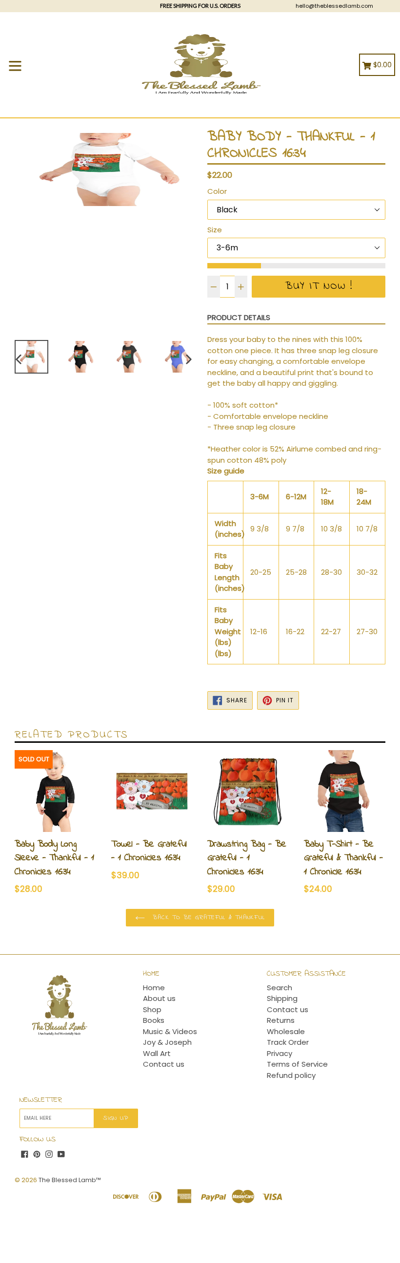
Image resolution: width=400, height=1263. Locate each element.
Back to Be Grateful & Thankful (207, 917)
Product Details (238, 317)
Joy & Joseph (167, 1042)
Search (279, 987)
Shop (152, 1009)
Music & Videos (170, 1031)
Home (154, 987)
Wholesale (286, 1031)
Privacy (279, 1053)
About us (159, 998)
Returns (281, 1020)
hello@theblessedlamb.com (334, 6)
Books (153, 1020)
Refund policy (291, 1075)
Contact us (163, 1064)
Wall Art (157, 1053)
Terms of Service (297, 1064)
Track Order (288, 1042)
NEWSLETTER (41, 1100)
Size (214, 230)
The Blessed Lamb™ (70, 1180)
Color (217, 191)
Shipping (282, 998)
